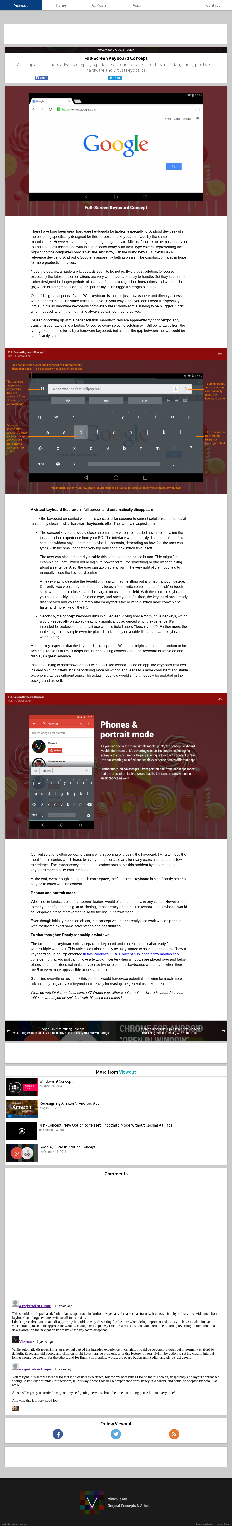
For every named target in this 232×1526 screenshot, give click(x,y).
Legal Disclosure (204, 1524)
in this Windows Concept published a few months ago (131, 954)
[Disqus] (116, 1237)
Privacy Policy (223, 1524)
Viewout (127, 1072)
